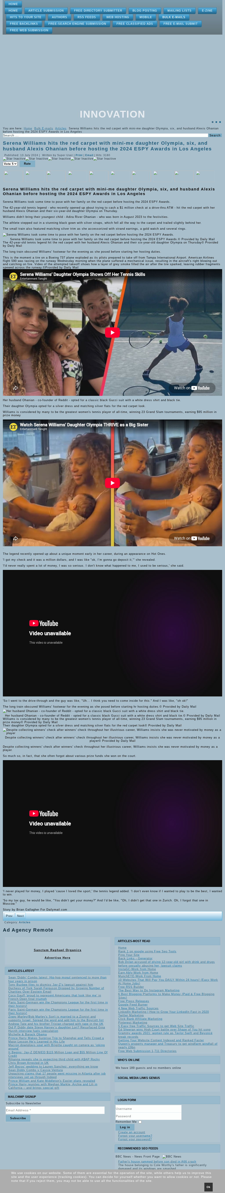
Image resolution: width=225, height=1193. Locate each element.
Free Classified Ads (134, 23)
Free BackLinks (24, 23)
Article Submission (46, 10)
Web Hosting (117, 17)
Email (89, 155)
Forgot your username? (135, 1135)
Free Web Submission (29, 30)
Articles (61, 128)
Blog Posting (144, 10)
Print (79, 155)
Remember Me (126, 1121)
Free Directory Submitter (98, 10)
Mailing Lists (179, 10)
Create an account (131, 1132)
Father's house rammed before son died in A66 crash (157, 1161)
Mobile (146, 17)
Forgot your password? (135, 1139)
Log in (125, 1127)
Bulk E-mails (173, 17)
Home (13, 4)
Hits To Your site (26, 17)
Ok (208, 1187)
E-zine (207, 10)
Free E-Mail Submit (180, 23)
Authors (59, 17)
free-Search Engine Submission (77, 23)
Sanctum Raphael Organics (58, 950)
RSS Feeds (87, 17)
